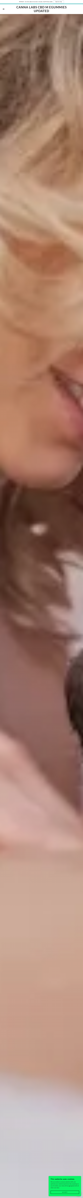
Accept (65, 1192)
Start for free (58, 1)
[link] (41, 11)
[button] (4, 9)
